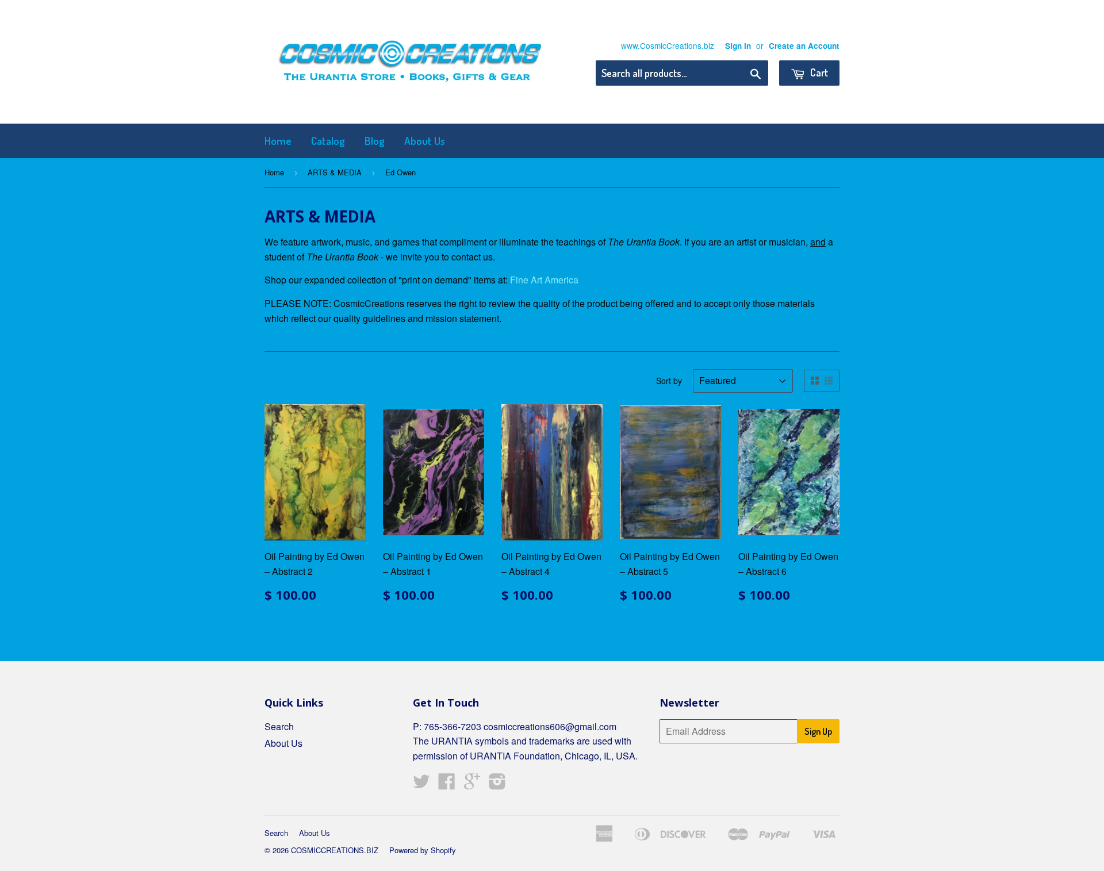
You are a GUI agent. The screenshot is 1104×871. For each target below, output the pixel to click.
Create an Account (804, 45)
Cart (818, 72)
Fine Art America (544, 279)
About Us (424, 140)
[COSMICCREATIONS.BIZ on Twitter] (421, 784)
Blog (375, 140)
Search (279, 726)
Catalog (328, 140)
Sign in (738, 45)
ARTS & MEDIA (335, 172)
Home (278, 140)
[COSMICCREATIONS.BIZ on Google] (472, 784)
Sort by (669, 380)
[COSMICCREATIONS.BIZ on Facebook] (446, 784)
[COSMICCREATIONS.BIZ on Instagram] (497, 784)
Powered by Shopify (422, 850)
